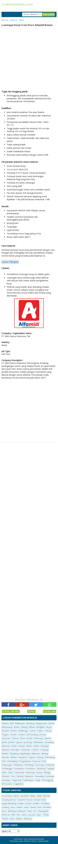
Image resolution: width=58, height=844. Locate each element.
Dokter (21, 803)
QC (35, 811)
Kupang (5, 749)
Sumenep (50, 776)
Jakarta (48, 738)
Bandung (30, 723)
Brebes (14, 731)
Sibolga (47, 772)
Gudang (5, 807)
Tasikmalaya (28, 780)
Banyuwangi (7, 727)
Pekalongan (7, 765)
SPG (18, 815)
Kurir (4, 811)
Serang (39, 772)
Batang (25, 727)
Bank (39, 796)
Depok (15, 738)
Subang (20, 776)
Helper (20, 807)
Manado (5, 757)
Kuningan (45, 746)
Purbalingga (7, 768)
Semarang (30, 772)
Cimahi (13, 734)
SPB (13, 815)
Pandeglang (13, 761)
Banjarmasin (41, 723)
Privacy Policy (30, 841)
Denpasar (6, 738)
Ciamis (32, 731)
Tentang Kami (16, 841)
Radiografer (44, 811)
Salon (10, 772)
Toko (12, 818)
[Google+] (22, 704)
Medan (14, 757)
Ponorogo (39, 765)
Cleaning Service (9, 800)
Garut (22, 738)
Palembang (49, 757)
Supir (39, 815)
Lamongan (14, 749)
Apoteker (25, 796)
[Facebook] (8, 704)
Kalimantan (38, 742)
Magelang (14, 753)
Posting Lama (49, 711)
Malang (45, 753)
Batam (17, 727)
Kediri (14, 746)
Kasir (27, 807)
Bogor (49, 727)
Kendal (22, 746)
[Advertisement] (29, 59)
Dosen (28, 803)
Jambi (4, 742)
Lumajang (44, 749)
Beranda (31, 711)
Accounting (6, 796)
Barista (47, 796)
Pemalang (29, 765)
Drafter (36, 803)
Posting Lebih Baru (10, 711)
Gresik (29, 738)
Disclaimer (44, 841)
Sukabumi (29, 776)
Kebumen (6, 746)
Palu (4, 761)
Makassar (36, 753)
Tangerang (16, 780)
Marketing (12, 811)
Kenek (33, 807)
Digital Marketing (9, 803)
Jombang (28, 742)
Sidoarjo (5, 776)
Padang (40, 757)
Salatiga (50, 768)
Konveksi (47, 807)
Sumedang (39, 776)
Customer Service (25, 800)
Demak (43, 734)
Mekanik (21, 811)
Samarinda (19, 772)
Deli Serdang (32, 734)
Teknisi (5, 818)
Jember (12, 742)
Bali (11, 723)
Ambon (5, 723)
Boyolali (5, 731)
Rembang (41, 768)
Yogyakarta (18, 784)
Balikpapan (20, 723)
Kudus (36, 746)
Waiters (19, 818)
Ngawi (32, 757)
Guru (13, 807)
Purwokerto (30, 768)
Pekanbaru (18, 765)
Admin (16, 796)
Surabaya (6, 780)
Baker (33, 796)
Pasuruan (37, 761)
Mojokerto (23, 757)
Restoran (6, 815)
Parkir (29, 811)
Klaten (29, 746)
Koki (39, 807)
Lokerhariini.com (36, 839)
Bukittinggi (23, 731)
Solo (13, 776)
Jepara (19, 742)
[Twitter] (36, 704)
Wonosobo (7, 784)
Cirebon (21, 734)
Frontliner (45, 803)
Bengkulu (41, 727)
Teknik (45, 815)
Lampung (25, 749)
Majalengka (25, 753)
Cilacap (48, 731)
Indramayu (38, 738)
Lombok (34, 749)
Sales (4, 772)
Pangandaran (25, 761)
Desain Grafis (40, 800)
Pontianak (50, 765)
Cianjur (40, 731)
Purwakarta (19, 768)
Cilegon (5, 734)
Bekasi (32, 727)
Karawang (49, 742)
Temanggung (47, 780)
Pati (44, 761)
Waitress (28, 818)
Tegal (37, 780)
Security (31, 815)
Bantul (51, 723)
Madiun (5, 753)
